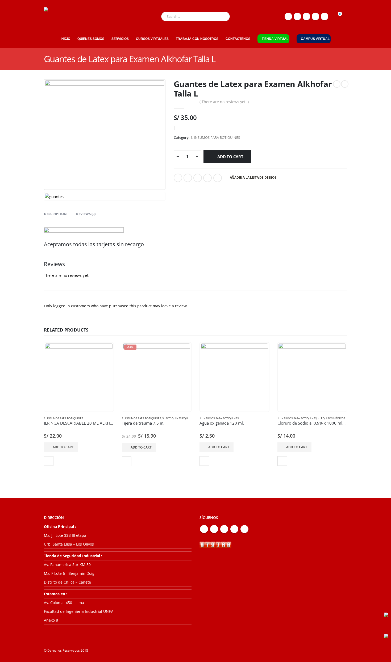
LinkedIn (197, 178)
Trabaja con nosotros (197, 39)
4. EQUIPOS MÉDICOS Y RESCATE (338, 418)
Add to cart (230, 156)
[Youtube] (306, 16)
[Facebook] (288, 16)
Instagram (234, 529)
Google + (207, 178)
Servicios (120, 39)
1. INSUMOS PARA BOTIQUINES (215, 137)
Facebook (178, 178)
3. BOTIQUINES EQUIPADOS (179, 418)
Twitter (188, 178)
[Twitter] (297, 16)
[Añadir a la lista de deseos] (48, 461)
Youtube (224, 529)
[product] (79, 376)
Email (217, 178)
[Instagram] (315, 16)
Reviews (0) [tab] (85, 213)
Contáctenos (238, 39)
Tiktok (244, 529)
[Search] (222, 16)
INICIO (65, 39)
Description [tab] (55, 213)
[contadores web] (215, 544)
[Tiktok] (324, 16)
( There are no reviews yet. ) (224, 101)
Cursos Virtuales (152, 39)
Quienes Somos (90, 39)
